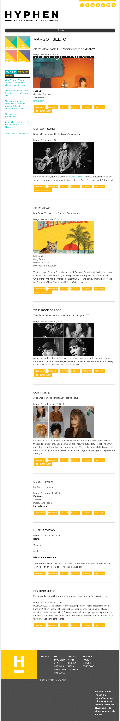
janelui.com (38, 101)
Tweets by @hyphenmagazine (16, 133)
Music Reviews (44, 530)
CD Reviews (41, 208)
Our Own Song (44, 128)
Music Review (43, 481)
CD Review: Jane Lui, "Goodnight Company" (64, 49)
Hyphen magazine (19, 664)
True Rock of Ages (47, 310)
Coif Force (41, 392)
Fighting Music (44, 591)
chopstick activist (75, 177)
